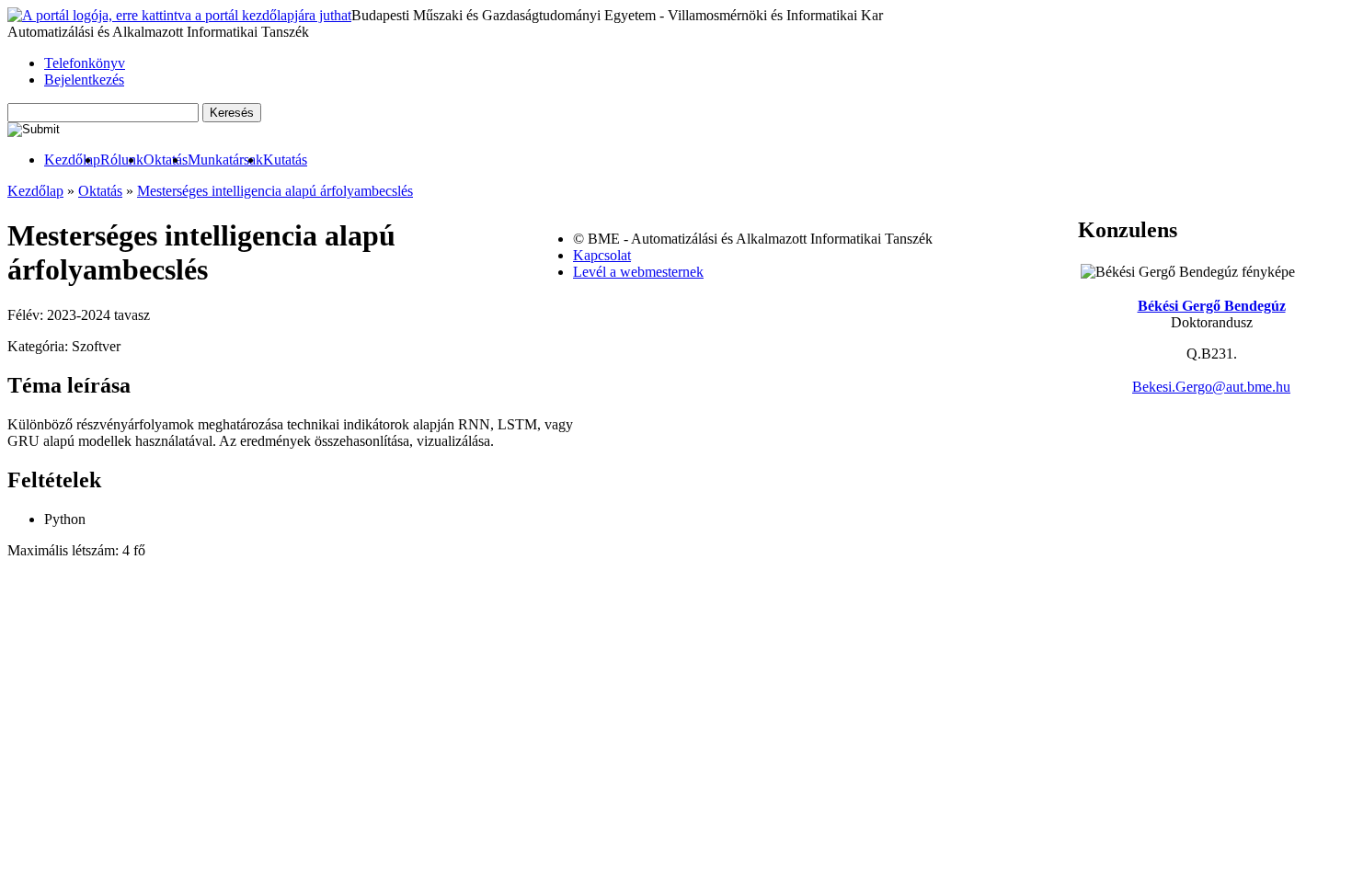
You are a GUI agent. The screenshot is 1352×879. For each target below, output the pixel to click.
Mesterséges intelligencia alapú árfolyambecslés (275, 191)
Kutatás (285, 159)
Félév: (27, 315)
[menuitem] (72, 160)
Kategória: (39, 346)
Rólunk (121, 159)
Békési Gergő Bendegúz (1212, 306)
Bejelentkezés (84, 79)
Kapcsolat (602, 255)
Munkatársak (225, 159)
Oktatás (165, 159)
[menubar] (157, 160)
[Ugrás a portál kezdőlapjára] (179, 15)
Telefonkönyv (84, 63)
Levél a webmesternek (638, 272)
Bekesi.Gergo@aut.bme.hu (1211, 386)
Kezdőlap (72, 159)
